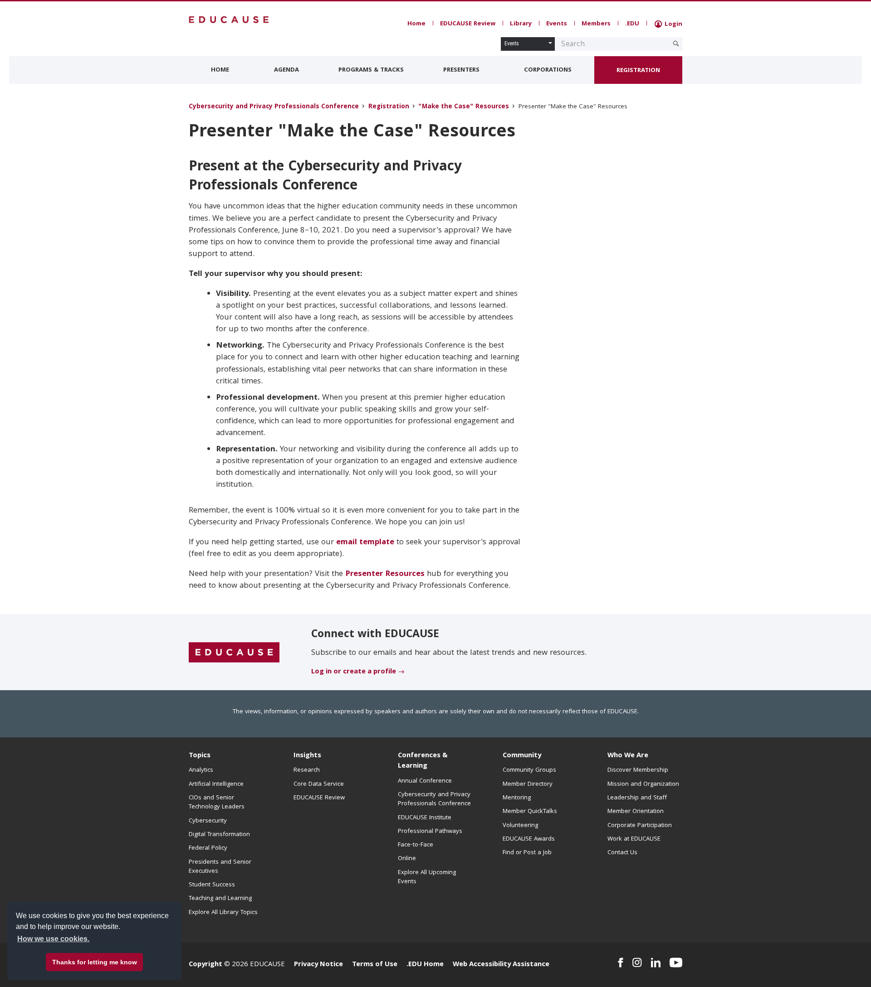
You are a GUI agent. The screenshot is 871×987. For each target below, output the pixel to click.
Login (672, 24)
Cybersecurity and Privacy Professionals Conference (274, 107)
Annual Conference (425, 781)
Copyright (205, 965)
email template (365, 542)
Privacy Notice (318, 965)
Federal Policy (208, 848)
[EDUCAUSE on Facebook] (620, 962)
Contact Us (622, 853)
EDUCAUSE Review (467, 24)
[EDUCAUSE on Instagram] (637, 962)
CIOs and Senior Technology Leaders (217, 802)
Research (307, 770)
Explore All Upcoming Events (427, 877)
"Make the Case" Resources (463, 107)
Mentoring (517, 798)
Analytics (201, 770)
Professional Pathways (430, 832)
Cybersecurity (208, 821)
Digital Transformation (219, 835)
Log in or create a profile (353, 672)
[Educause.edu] (234, 652)
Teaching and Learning (220, 899)
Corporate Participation (639, 826)
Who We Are (627, 756)
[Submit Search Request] (676, 43)
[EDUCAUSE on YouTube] (676, 962)
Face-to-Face (415, 845)
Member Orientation (635, 812)
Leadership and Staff (637, 798)
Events (556, 24)
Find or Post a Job (527, 853)
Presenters (461, 70)
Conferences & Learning (423, 761)
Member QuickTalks (530, 812)
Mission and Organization (643, 784)
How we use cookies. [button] (53, 939)
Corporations (548, 70)
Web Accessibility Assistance (501, 965)
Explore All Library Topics (223, 913)
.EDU (632, 24)
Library (521, 24)
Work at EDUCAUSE (634, 839)
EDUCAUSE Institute (424, 818)
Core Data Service (319, 784)
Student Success (212, 885)
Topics (199, 756)
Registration (638, 71)
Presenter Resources (385, 574)
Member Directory (528, 784)
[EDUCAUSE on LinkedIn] (656, 962)
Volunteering (520, 826)
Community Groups (529, 770)
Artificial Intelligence (216, 784)
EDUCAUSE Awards (529, 839)
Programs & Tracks (371, 70)
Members (596, 24)
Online (407, 859)
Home (416, 24)
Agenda (286, 70)
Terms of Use (374, 965)
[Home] (229, 20)
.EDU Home (425, 965)
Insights (307, 756)
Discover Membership (637, 770)
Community (522, 756)
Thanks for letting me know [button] (94, 962)
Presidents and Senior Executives (220, 866)
